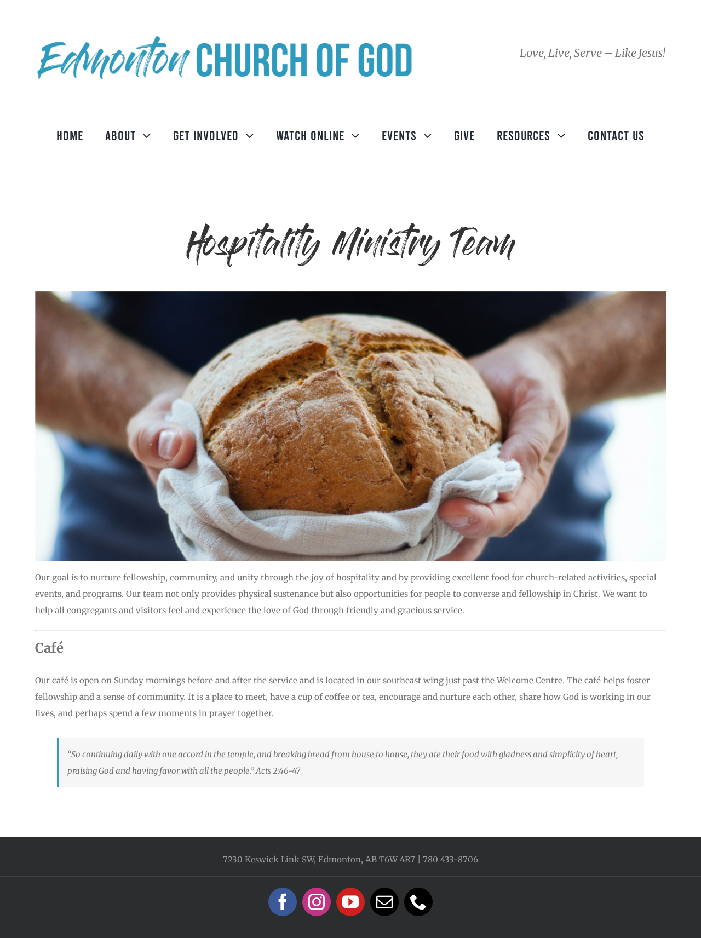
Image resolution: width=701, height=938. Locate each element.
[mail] (384, 902)
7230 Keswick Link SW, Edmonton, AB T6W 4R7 (319, 859)
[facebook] (282, 902)
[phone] (418, 902)
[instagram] (316, 902)
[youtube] (350, 902)
